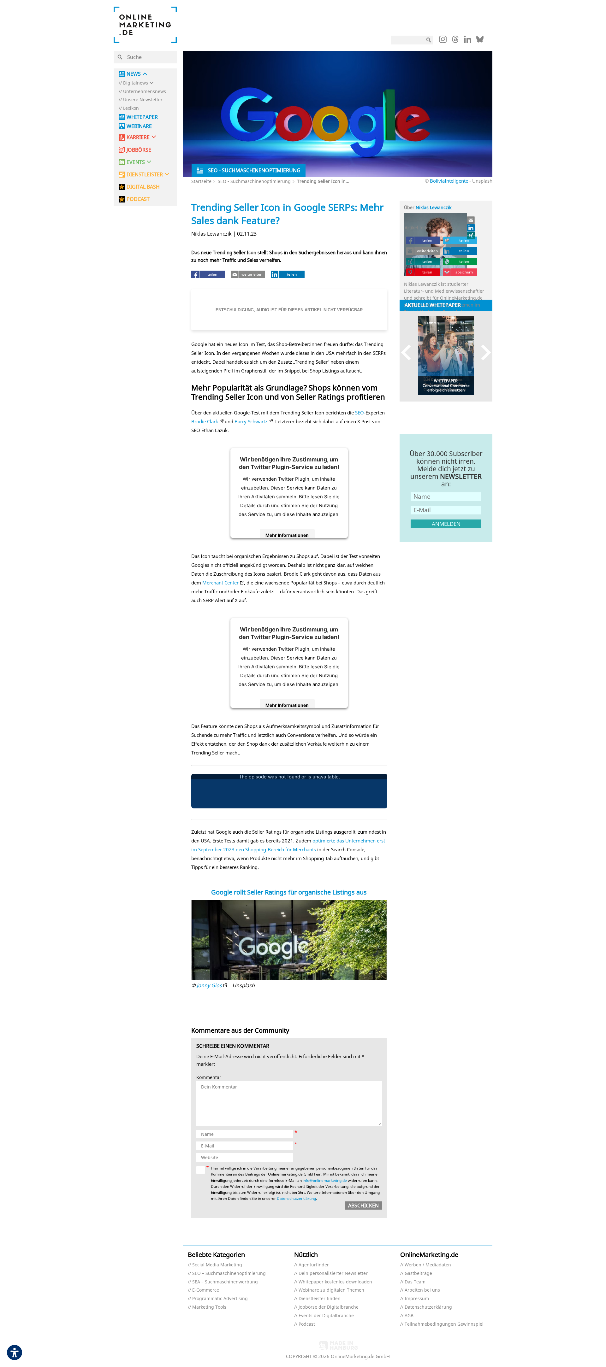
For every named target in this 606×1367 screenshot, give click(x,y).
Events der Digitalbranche (326, 1315)
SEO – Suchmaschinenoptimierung (229, 1273)
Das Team (415, 1282)
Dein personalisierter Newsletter (333, 1273)
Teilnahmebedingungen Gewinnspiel (444, 1324)
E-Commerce (205, 1290)
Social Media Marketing (217, 1265)
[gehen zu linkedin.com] (467, 41)
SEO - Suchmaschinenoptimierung (254, 181)
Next (483, 352)
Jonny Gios (209, 985)
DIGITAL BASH (143, 187)
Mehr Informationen (287, 535)
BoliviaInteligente (449, 181)
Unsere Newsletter (143, 100)
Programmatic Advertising (220, 1298)
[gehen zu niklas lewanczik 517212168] (471, 228)
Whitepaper (142, 117)
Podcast (307, 1324)
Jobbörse (139, 150)
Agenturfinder (314, 1265)
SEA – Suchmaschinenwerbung (225, 1282)
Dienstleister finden (320, 1298)
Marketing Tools (209, 1307)
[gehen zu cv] (471, 235)
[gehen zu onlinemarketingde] (443, 40)
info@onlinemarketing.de (325, 1180)
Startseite (201, 181)
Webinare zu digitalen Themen (331, 1290)
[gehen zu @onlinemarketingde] (455, 41)
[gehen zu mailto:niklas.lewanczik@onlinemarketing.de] (471, 220)
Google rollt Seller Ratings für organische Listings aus (289, 892)
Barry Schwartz (251, 421)
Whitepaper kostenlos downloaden (335, 1282)
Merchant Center (220, 582)
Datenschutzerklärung (296, 1198)
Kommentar (208, 1077)
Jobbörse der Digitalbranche (329, 1307)
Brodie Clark (204, 421)
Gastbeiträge (418, 1273)
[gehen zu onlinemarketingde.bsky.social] (480, 41)
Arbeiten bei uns (422, 1290)
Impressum (417, 1298)
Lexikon (131, 108)
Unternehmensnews (144, 91)
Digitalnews (135, 83)
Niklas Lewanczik (433, 207)
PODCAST (138, 199)
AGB (409, 1315)
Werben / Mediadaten (428, 1265)
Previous (409, 352)
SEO (359, 412)
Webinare (139, 126)
